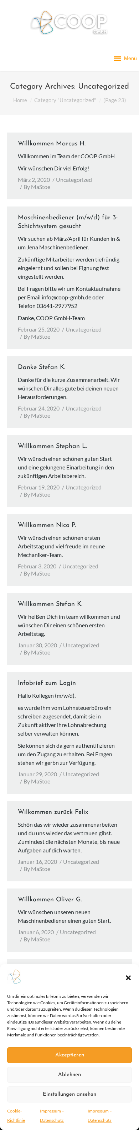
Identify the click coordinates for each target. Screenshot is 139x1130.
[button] (128, 977)
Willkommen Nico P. (47, 525)
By (37, 186)
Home (20, 100)
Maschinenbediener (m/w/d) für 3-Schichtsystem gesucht (68, 222)
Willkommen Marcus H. (52, 144)
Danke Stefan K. (41, 367)
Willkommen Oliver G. (50, 900)
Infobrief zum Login (47, 683)
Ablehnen (69, 1074)
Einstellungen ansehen (69, 1094)
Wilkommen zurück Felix (53, 812)
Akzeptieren (69, 1055)
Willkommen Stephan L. (52, 446)
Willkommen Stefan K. (50, 604)
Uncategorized (74, 179)
